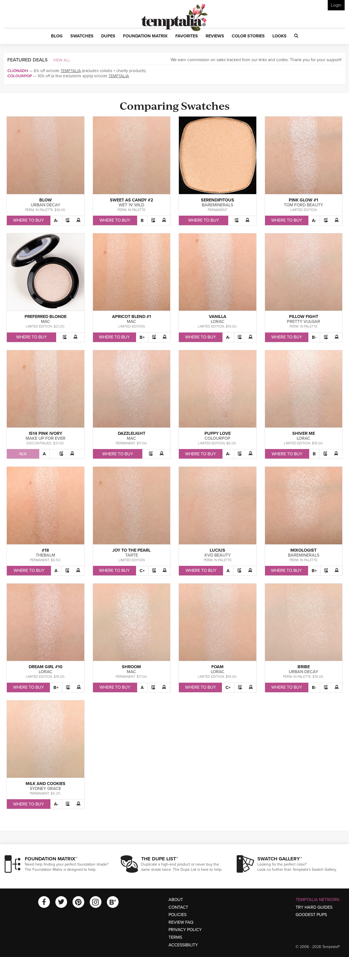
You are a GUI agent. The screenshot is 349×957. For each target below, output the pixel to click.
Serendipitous (217, 200)
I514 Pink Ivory (45, 433)
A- (56, 220)
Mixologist (303, 550)
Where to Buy (28, 220)
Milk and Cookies (45, 783)
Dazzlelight (131, 433)
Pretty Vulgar (303, 321)
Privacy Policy (185, 929)
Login (336, 5)
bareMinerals (217, 205)
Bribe (303, 667)
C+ (142, 570)
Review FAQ (181, 922)
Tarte (131, 555)
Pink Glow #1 (303, 200)
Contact (178, 907)
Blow (45, 200)
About (176, 899)
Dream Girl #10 (45, 667)
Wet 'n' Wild (131, 205)
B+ (142, 337)
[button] (57, 36)
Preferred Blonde (46, 316)
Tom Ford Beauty (303, 205)
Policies (177, 914)
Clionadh (17, 70)
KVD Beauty (217, 555)
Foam (217, 667)
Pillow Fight (303, 316)
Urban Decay (45, 205)
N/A (23, 454)
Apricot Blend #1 (131, 316)
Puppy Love (217, 433)
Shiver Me (303, 433)
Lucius (217, 550)
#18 (45, 550)
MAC (45, 321)
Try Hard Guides (314, 907)
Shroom (131, 667)
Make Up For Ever (45, 438)
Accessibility (183, 945)
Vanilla (217, 316)
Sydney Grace (45, 788)
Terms (175, 937)
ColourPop (19, 75)
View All (62, 60)
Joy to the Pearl (131, 550)
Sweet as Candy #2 (131, 200)
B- (314, 337)
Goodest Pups (311, 914)
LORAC (217, 321)
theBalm (45, 555)
